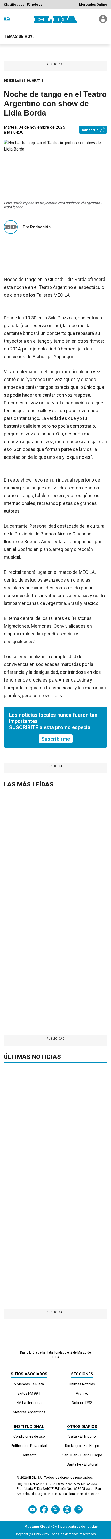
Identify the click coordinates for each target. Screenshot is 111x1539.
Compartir (89, 130)
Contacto (29, 1455)
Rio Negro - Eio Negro (82, 1446)
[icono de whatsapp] (78, 1509)
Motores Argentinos (29, 1412)
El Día (32, 1477)
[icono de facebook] (44, 1509)
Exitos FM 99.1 (29, 1393)
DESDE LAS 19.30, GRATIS (23, 80)
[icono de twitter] (55, 1509)
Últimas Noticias (82, 1384)
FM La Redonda (29, 1403)
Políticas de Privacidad (29, 1446)
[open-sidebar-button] (7, 20)
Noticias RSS (82, 1403)
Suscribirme (55, 739)
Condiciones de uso (29, 1436)
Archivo (82, 1393)
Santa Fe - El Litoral (82, 1464)
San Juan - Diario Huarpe (82, 1455)
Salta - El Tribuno (82, 1436)
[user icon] (103, 21)
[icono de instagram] (67, 1509)
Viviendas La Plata (29, 1384)
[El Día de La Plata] (55, 19)
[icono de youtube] (32, 1509)
